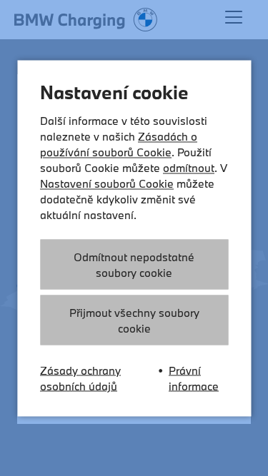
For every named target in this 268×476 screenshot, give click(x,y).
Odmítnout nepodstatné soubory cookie (134, 264)
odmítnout (188, 167)
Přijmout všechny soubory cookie (134, 320)
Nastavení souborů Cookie (107, 183)
